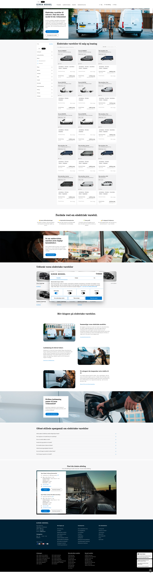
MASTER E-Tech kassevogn (90, 562)
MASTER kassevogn (88, 560)
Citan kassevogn (71, 555)
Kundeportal (80, 537)
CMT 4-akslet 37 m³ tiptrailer (41, 559)
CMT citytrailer (39, 563)
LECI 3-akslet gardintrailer (57, 559)
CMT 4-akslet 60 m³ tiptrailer (41, 560)
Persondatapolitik (102, 535)
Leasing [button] (43, 48)
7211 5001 (42, 530)
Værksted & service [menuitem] (82, 4)
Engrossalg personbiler (61, 534)
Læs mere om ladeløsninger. (49, 360)
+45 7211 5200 (45, 484)
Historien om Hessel (102, 530)
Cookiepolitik (101, 528)
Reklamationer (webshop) (83, 543)
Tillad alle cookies (93, 298)
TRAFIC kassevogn (88, 563)
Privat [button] (39, 1)
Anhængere (39, 553)
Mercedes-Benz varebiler (74, 553)
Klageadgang (80, 535)
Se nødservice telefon (47, 486)
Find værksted (80, 532)
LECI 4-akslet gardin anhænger (57, 562)
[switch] (69, 293)
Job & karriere (101, 532)
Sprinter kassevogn (71, 562)
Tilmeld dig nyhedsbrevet (62, 544)
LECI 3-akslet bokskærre (56, 558)
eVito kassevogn (71, 565)
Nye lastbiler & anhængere (62, 541)
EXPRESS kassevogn (89, 555)
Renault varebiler (89, 553)
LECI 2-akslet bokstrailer (56, 555)
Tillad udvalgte (76, 298)
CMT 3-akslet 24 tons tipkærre (42, 555)
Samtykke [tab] (59, 277)
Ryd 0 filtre (51, 43)
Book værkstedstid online (83, 528)
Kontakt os (80, 534)
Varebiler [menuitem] (74, 4)
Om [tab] (94, 277)
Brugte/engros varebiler (61, 532)
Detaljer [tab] (76, 277)
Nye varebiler (59, 535)
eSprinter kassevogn (72, 559)
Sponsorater (101, 539)
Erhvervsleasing (60, 528)
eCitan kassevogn (71, 556)
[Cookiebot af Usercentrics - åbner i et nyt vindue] (97, 274)
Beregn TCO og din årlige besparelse (87, 384)
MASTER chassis (88, 559)
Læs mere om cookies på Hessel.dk (89, 286)
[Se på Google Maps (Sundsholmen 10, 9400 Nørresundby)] (58, 475)
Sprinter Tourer (71, 563)
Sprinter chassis (71, 560)
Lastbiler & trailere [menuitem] (66, 4)
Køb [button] (39, 48)
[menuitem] (100, 4)
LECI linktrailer (54, 563)
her (80, 286)
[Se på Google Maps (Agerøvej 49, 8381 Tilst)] (52, 497)
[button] (45, 52)
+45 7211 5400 (45, 505)
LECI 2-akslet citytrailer (56, 556)
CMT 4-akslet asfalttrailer (41, 562)
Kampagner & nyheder (61, 543)
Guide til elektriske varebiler (62, 537)
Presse (100, 537)
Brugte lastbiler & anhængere (62, 539)
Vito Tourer (70, 568)
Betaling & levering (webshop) (84, 539)
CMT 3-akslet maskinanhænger (42, 556)
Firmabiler (59, 530)
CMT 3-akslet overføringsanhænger (43, 558)
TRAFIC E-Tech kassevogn (90, 565)
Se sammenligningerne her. (85, 337)
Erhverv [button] (43, 1)
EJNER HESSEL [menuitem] (44, 5)
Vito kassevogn (71, 566)
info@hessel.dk (42, 531)
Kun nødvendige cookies (59, 298)
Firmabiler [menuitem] (59, 4)
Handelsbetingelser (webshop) (84, 541)
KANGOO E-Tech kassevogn (90, 556)
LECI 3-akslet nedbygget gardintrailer (59, 560)
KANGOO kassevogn (89, 558)
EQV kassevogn (71, 558)
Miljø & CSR (101, 534)
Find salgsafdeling (81, 530)
